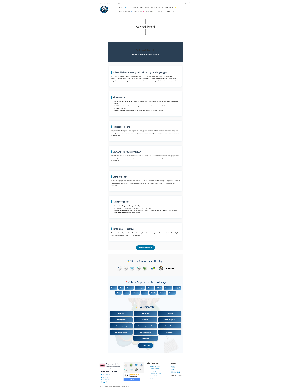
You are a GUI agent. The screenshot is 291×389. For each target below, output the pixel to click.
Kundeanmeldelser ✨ (170, 7)
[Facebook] (101, 382)
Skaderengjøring (169, 319)
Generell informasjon (155, 375)
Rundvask (170, 313)
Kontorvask (145, 319)
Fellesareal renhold (170, 326)
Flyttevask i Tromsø (175, 371)
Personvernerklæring (155, 368)
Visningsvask (121, 319)
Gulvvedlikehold (145, 332)
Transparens (159, 11)
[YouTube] (104, 382)
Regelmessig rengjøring (145, 326)
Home (120, 7)
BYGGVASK (173, 368)
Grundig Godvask (108, 386)
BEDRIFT (127, 7)
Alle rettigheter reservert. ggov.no (121, 386)
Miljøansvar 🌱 (149, 11)
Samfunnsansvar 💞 (139, 11)
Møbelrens (169, 332)
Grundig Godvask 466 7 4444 (107, 3)
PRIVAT (135, 7)
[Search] (185, 3)
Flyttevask (121, 313)
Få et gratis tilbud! (144, 7)
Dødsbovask (145, 338)
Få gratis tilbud (145, 345)
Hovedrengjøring (121, 326)
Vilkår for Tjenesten (155, 366)
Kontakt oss (167, 11)
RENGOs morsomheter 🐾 (125, 11)
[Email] (109, 382)
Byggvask (145, 313)
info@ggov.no (106, 374)
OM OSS (174, 11)
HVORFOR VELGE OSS (157, 7)
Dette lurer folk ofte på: (155, 373)
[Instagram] (106, 382)
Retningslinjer (153, 371)
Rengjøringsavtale (121, 332)
